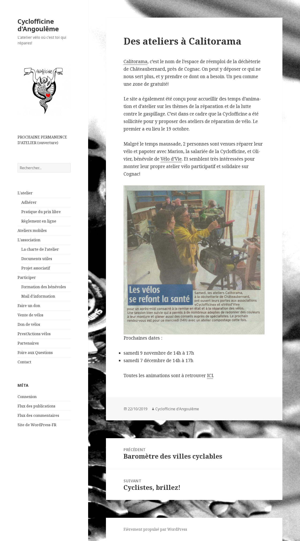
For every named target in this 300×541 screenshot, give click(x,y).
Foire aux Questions (35, 352)
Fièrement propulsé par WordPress (155, 529)
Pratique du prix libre (41, 211)
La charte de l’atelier (40, 249)
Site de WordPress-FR (37, 424)
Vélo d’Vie (171, 159)
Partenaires (28, 343)
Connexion (27, 396)
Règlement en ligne (38, 221)
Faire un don (29, 305)
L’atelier (25, 193)
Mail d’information (38, 296)
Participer (27, 277)
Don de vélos (29, 324)
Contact (24, 362)
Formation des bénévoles (43, 286)
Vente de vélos (30, 315)
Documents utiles (36, 258)
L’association (29, 239)
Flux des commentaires (38, 415)
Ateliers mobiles (32, 230)
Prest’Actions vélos (34, 333)
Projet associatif (35, 268)
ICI (210, 375)
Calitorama (135, 61)
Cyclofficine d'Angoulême (38, 25)
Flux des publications (36, 406)
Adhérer (29, 202)
